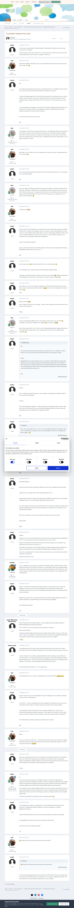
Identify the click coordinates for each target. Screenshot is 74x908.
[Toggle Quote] (21, 342)
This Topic (62, 19)
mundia (12, 562)
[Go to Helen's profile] (12, 779)
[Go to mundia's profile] (12, 567)
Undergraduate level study (24, 39)
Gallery (15, 23)
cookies (14, 903)
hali (12, 60)
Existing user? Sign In (44, 2)
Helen (12, 774)
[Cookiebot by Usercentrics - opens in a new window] (62, 439)
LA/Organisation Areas (38, 23)
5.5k (13, 575)
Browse (8, 20)
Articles (22, 1)
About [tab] (58, 443)
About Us (28, 1)
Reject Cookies (64, 903)
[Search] (67, 20)
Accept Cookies (53, 903)
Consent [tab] (15, 443)
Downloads (21, 23)
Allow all (58, 468)
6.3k (13, 73)
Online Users (8, 23)
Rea (12, 128)
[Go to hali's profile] (12, 65)
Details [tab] (37, 443)
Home (12, 1)
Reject (36, 468)
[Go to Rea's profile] (12, 133)
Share (54, 38)
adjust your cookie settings (11, 904)
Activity (14, 20)
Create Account (55, 1)
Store (26, 20)
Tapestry (34, 1)
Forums (28, 23)
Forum (17, 1)
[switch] (29, 462)
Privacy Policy (33, 898)
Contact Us (41, 898)
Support (20, 20)
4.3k (13, 786)
